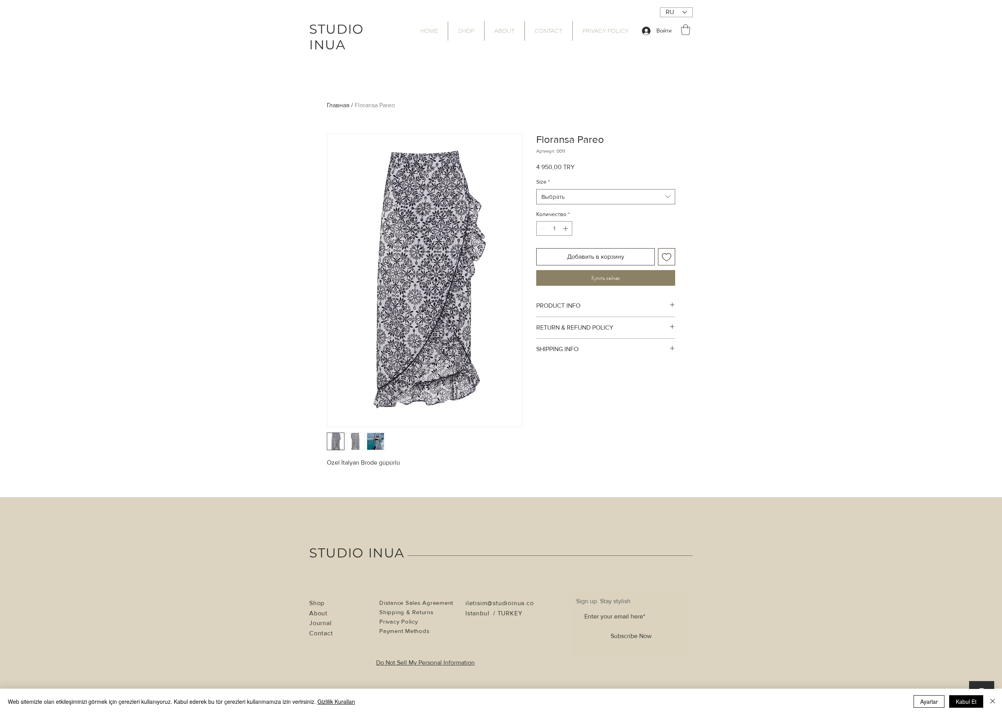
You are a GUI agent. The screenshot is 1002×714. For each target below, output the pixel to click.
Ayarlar (929, 701)
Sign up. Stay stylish (603, 601)
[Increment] (566, 228)
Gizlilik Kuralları (336, 701)
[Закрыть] (992, 701)
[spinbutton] (554, 228)
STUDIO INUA (357, 553)
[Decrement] (542, 228)
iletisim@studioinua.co (499, 603)
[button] (685, 29)
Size (543, 181)
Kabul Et (966, 701)
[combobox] (605, 196)
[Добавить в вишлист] (666, 256)
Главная (338, 105)
